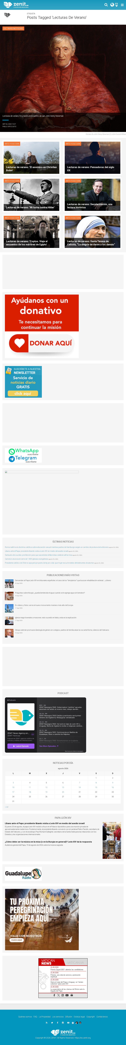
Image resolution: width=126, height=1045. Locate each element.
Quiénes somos (25, 1017)
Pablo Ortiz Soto (9, 126)
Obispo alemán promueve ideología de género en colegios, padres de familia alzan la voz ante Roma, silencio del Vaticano (62, 630)
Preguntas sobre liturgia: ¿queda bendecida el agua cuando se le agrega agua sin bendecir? (50, 593)
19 (46, 792)
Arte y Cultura (12, 144)
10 (13, 787)
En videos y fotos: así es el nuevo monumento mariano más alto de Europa (44, 605)
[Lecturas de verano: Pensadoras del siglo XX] (92, 157)
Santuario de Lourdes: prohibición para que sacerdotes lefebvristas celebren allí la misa (38, 555)
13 (63, 787)
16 (113, 787)
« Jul (6, 807)
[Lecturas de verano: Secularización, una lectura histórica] (92, 194)
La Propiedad (44, 1017)
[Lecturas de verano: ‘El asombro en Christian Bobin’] (31, 157)
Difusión (68, 1017)
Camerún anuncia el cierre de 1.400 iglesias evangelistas (26, 559)
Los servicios (58, 1017)
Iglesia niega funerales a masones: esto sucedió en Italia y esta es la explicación (45, 618)
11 (30, 787)
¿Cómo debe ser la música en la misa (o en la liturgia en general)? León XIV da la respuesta (48, 842)
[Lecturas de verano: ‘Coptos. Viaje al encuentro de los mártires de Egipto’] (31, 231)
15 (96, 787)
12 (46, 787)
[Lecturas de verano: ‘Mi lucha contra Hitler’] (31, 194)
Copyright (91, 1017)
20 (63, 792)
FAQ (35, 1017)
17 (13, 792)
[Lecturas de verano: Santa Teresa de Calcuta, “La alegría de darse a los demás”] (92, 231)
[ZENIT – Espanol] (35, 5)
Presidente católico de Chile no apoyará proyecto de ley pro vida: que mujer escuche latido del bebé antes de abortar (49, 563)
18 (30, 792)
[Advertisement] (63, 272)
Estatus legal (79, 1017)
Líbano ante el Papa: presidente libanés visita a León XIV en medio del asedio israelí (36, 551)
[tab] (51, 961)
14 (80, 787)
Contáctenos (102, 1017)
